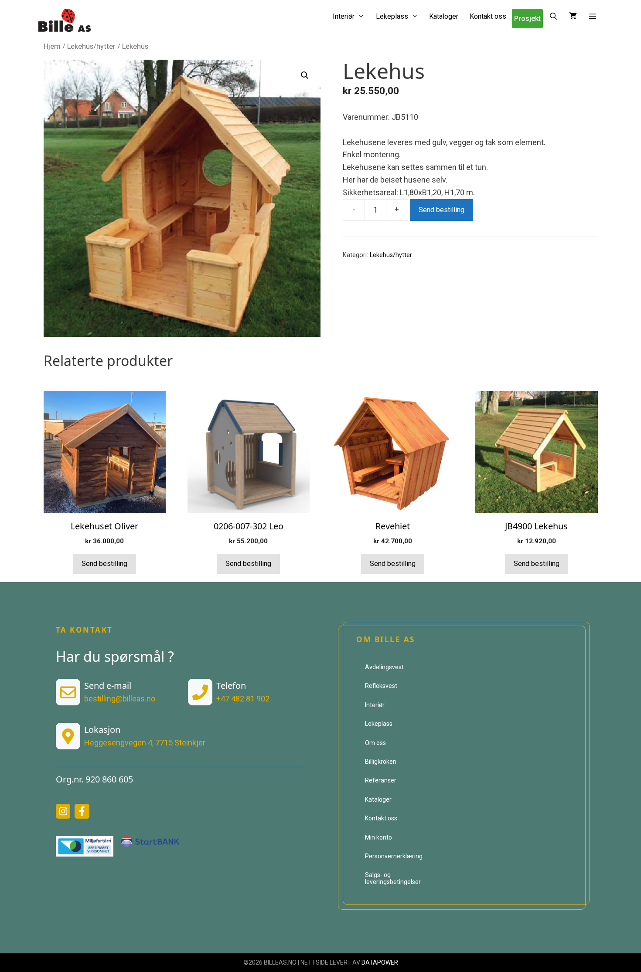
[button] (593, 16)
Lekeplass (392, 16)
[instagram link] (63, 811)
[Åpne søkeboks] (553, 16)
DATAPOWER (379, 962)
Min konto (378, 837)
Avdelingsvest (384, 667)
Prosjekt (527, 18)
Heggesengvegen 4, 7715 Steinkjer (144, 742)
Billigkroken (380, 761)
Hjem (52, 46)
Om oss (375, 742)
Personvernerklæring (394, 856)
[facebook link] (82, 811)
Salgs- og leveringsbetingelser (393, 878)
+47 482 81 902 (242, 698)
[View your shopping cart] (573, 16)
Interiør (344, 16)
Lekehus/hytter (91, 46)
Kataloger (443, 16)
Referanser (380, 780)
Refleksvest (381, 685)
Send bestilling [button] (104, 563)
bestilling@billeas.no (119, 698)
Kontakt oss (488, 16)
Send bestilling (441, 210)
